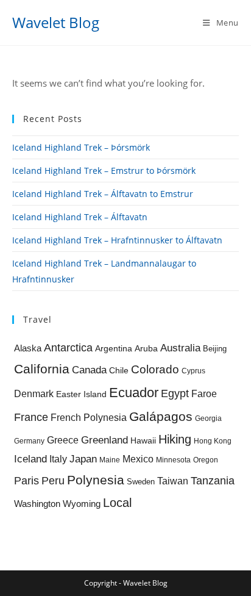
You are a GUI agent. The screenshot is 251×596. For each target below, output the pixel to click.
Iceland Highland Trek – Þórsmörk (81, 147)
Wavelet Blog (55, 22)
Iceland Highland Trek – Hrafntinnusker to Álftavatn (117, 240)
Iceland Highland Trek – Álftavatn (79, 217)
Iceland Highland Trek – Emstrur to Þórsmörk (104, 170)
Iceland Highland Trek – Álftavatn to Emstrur (102, 193)
